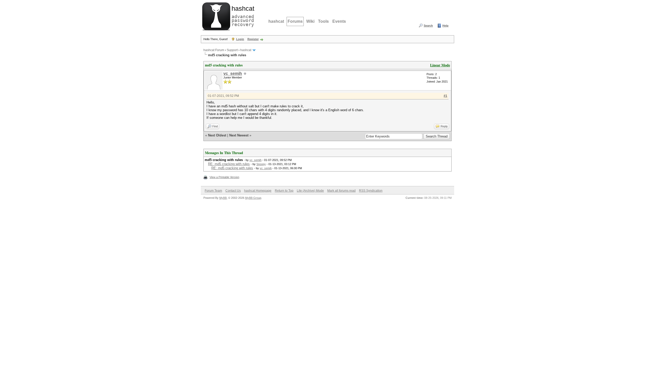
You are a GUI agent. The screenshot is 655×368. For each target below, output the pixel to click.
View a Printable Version (224, 177)
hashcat (276, 21)
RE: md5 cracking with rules (229, 164)
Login (240, 39)
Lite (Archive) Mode (310, 190)
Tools (323, 21)
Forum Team (213, 190)
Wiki (310, 21)
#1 (445, 96)
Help (445, 25)
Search (428, 25)
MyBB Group (253, 197)
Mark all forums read (341, 190)
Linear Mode (440, 65)
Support (232, 50)
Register (253, 39)
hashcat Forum (213, 50)
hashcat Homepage (257, 190)
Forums (295, 21)
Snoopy (261, 164)
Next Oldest (217, 135)
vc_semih (232, 73)
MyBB (223, 197)
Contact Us (233, 190)
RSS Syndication (371, 190)
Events (339, 21)
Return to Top (284, 190)
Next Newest (238, 135)
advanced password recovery (242, 15)
